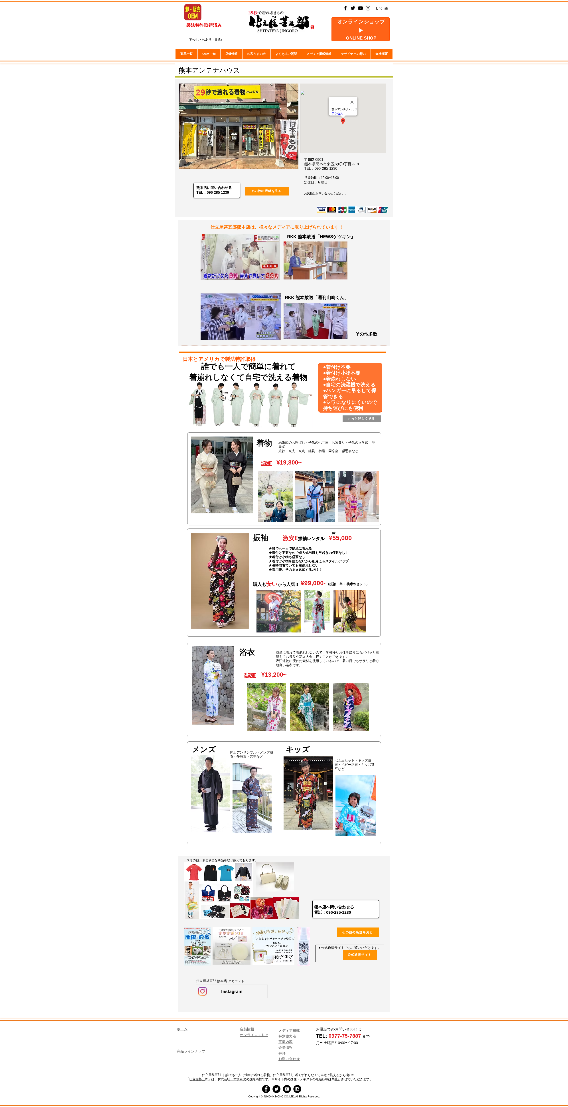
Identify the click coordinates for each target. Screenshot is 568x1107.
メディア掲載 (289, 1030)
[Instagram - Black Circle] (297, 1089)
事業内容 (285, 1042)
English (382, 8)
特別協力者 (287, 1036)
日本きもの (238, 1079)
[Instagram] (368, 8)
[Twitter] (353, 8)
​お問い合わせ (289, 1059)
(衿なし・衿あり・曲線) (205, 39)
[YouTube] (360, 8)
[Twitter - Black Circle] (276, 1089)
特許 (282, 1053)
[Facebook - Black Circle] (266, 1089)
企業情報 (285, 1047)
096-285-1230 (218, 192)
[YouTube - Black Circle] (287, 1089)
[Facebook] (345, 8)
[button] (231, 54)
